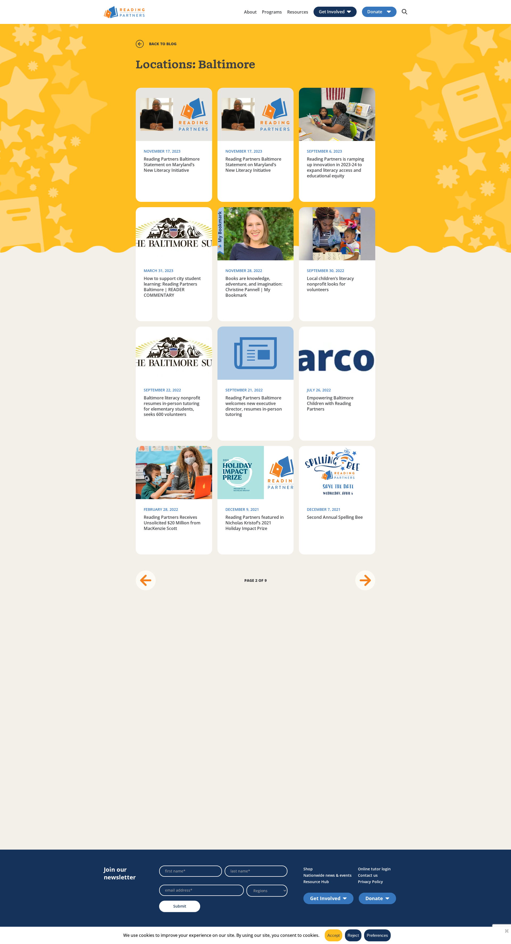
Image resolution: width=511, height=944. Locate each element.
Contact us (368, 875)
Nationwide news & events (327, 875)
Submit (179, 906)
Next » (365, 580)
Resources (297, 12)
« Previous (146, 580)
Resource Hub (316, 881)
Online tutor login (374, 868)
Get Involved (332, 11)
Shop (308, 868)
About (250, 12)
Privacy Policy (370, 881)
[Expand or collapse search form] (404, 12)
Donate (374, 11)
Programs (272, 12)
